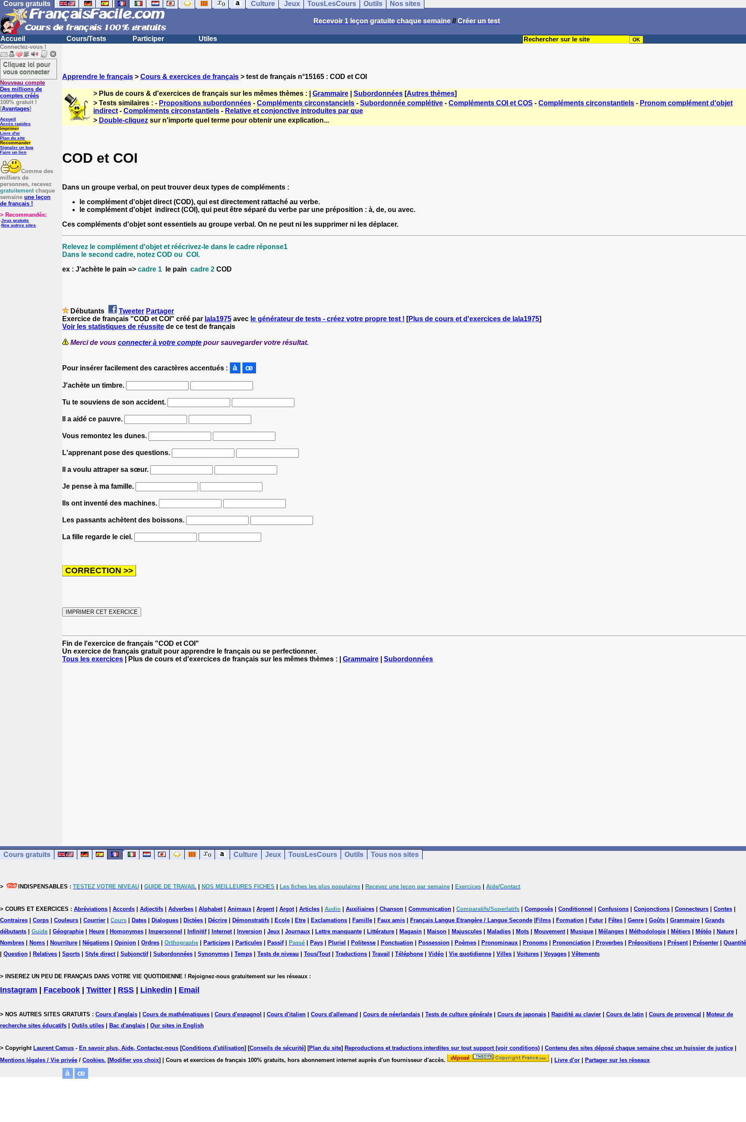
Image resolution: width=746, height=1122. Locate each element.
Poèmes (465, 942)
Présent (677, 942)
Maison (436, 931)
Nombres (12, 942)
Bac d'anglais (127, 1025)
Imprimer (9, 128)
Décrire (217, 920)
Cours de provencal (675, 1014)
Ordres (150, 942)
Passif (275, 942)
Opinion (125, 942)
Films (543, 920)
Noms (37, 942)
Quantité (735, 942)
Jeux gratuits (15, 220)
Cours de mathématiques (175, 1014)
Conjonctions (652, 909)
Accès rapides (15, 123)
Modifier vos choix (134, 1060)
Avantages (15, 108)
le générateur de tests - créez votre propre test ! (327, 318)
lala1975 (218, 318)
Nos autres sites (18, 225)
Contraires (14, 920)
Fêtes (615, 920)
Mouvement (549, 931)
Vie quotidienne (470, 954)
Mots (522, 931)
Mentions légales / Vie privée (38, 1060)
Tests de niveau (278, 954)
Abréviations (90, 909)
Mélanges (611, 931)
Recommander (15, 142)
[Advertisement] (404, 746)
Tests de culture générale (458, 1014)
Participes (216, 942)
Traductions (351, 954)
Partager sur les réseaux (617, 1060)
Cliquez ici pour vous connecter (27, 67)
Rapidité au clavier (576, 1014)
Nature (725, 931)
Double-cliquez (123, 120)
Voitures (528, 954)
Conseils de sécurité (277, 1048)
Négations (95, 942)
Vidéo (436, 954)
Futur (596, 920)
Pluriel (337, 942)
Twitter (98, 990)
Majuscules (467, 931)
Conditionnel (575, 909)
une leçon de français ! (25, 200)
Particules (248, 942)
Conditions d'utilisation (213, 1048)
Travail (381, 954)
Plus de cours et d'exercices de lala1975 (473, 318)
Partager (160, 311)
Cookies (93, 1060)
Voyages (555, 954)
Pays (316, 942)
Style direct (100, 954)
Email (189, 990)
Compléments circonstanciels (305, 103)
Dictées (193, 920)
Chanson (391, 909)
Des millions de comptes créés (22, 89)
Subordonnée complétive (401, 103)
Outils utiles (88, 1025)
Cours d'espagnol (238, 1014)
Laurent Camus (53, 1048)
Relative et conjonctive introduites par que (294, 110)
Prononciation (572, 942)
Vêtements (586, 954)
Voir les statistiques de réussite (113, 326)
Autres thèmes (431, 93)
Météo (703, 931)
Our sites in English (177, 1025)
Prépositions (645, 942)
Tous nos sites (395, 854)
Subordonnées (378, 93)
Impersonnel (165, 931)
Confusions (613, 909)
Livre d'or (10, 133)
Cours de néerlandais (391, 1014)
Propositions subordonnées (205, 103)
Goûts (657, 920)
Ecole (282, 920)
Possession (433, 942)
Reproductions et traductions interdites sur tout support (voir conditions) (442, 1048)
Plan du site (12, 138)
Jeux (273, 854)
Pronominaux (499, 942)
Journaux (297, 931)
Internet (222, 931)
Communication (429, 909)
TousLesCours (312, 854)
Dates (139, 920)
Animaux (239, 909)
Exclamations (329, 920)
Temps (243, 954)
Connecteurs (691, 909)
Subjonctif (134, 954)
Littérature (380, 931)
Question (15, 954)
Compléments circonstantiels (586, 103)
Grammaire (330, 93)
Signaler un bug (16, 147)
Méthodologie (647, 931)
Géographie (68, 931)
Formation (570, 920)
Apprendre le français (97, 76)
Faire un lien (13, 152)
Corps (41, 920)
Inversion (249, 931)
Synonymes (213, 954)
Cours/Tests (86, 38)
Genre (636, 920)
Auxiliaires (360, 909)
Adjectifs (151, 909)
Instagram (18, 990)
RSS (126, 990)
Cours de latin (625, 1014)
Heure (96, 931)
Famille (362, 920)
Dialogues (165, 920)
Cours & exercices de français (189, 76)
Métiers (680, 931)
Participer (148, 38)
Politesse (363, 942)
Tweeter (131, 311)
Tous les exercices (92, 659)
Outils (354, 854)
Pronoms (535, 942)
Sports (71, 954)
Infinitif (196, 931)
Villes (504, 954)
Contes (723, 909)
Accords (124, 909)
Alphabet (210, 909)
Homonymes (126, 931)
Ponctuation (397, 942)
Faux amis (391, 920)
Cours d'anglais (116, 1014)
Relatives (45, 954)
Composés (539, 909)
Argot (286, 909)
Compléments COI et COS (491, 103)
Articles (309, 909)
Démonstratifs (250, 920)
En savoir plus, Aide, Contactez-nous (128, 1048)
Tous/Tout (317, 954)
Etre (300, 920)
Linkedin (156, 990)
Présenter (705, 942)
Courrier (94, 920)
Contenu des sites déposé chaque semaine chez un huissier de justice (639, 1048)
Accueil (12, 38)
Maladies (499, 931)
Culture (246, 854)
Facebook (62, 990)
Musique (581, 931)
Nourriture (63, 942)
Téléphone (409, 954)
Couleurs (66, 920)
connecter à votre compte (160, 342)
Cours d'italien (286, 1014)
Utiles (208, 38)
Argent (265, 909)
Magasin (410, 931)
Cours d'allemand (334, 1014)
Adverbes (180, 909)
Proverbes (609, 942)
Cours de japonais (521, 1014)
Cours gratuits (27, 854)
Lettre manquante (338, 931)
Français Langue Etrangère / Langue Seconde (471, 920)
